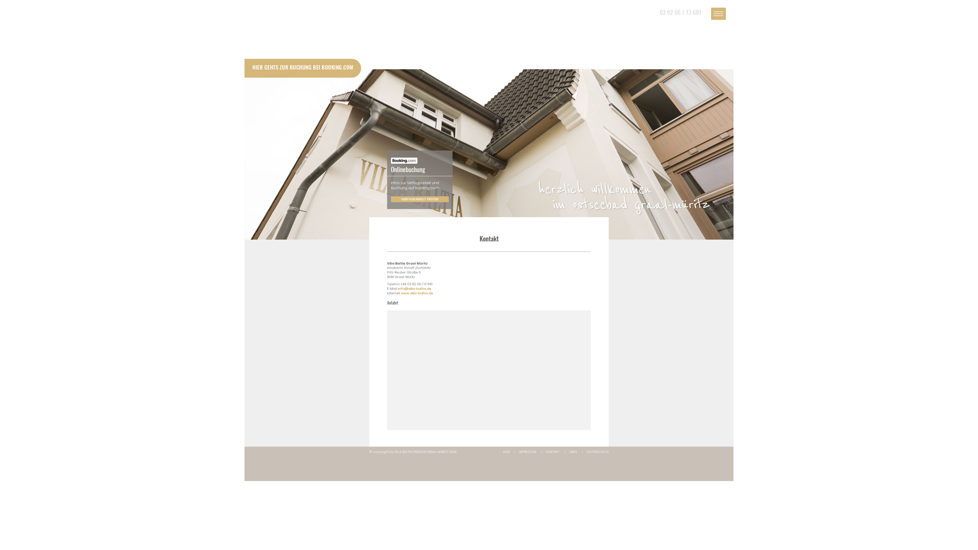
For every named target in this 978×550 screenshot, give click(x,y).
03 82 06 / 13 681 (680, 12)
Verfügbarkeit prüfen (420, 199)
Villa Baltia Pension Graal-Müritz (421, 452)
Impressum (527, 452)
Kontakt (553, 452)
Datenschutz (598, 452)
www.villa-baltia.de (417, 293)
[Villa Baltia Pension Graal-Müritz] (489, 36)
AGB (506, 452)
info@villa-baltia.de (414, 288)
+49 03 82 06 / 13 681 (416, 284)
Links (573, 452)
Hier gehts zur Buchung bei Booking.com (302, 67)
